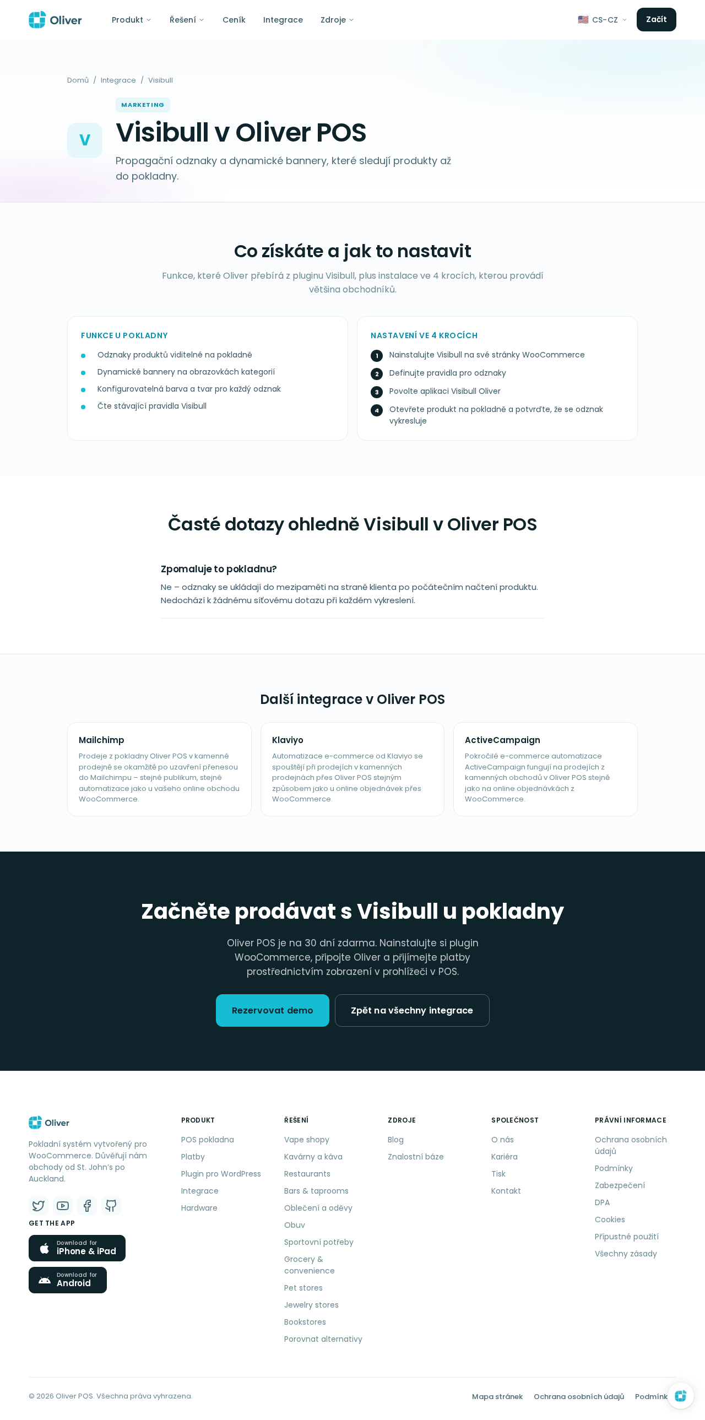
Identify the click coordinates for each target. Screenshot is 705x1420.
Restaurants (307, 1173)
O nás (502, 1139)
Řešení (183, 19)
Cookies (610, 1219)
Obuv (294, 1225)
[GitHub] (111, 1206)
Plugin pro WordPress (221, 1173)
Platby (193, 1156)
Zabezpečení (620, 1185)
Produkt (127, 19)
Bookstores (305, 1321)
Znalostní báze (416, 1156)
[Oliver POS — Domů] (55, 19)
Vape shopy (306, 1139)
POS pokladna (207, 1139)
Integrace (283, 19)
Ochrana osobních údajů (631, 1145)
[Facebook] (87, 1206)
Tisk (498, 1173)
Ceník (234, 19)
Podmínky (614, 1168)
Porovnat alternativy (323, 1339)
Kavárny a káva (313, 1156)
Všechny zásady (626, 1253)
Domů (78, 80)
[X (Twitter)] (38, 1206)
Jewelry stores (311, 1304)
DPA (602, 1202)
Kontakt (506, 1190)
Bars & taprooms (316, 1190)
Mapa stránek (497, 1396)
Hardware (199, 1207)
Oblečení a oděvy (318, 1207)
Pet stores (303, 1287)
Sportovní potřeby (319, 1242)
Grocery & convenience (309, 1265)
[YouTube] (63, 1206)
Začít (657, 19)
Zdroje (333, 19)
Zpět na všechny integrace (412, 1010)
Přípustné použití (627, 1236)
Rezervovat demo (273, 1010)
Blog (396, 1139)
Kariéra (504, 1156)
